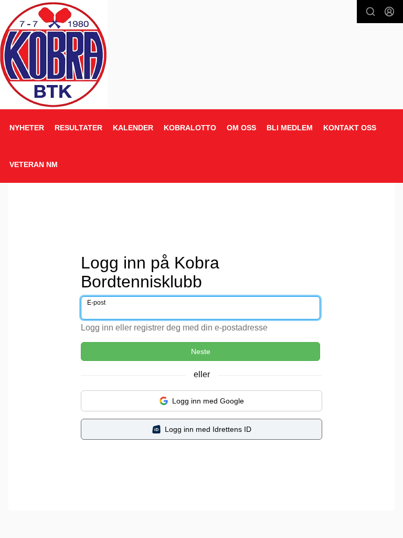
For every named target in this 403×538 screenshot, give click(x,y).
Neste (200, 351)
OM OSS (241, 127)
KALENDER (133, 127)
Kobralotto (190, 127)
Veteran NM (33, 164)
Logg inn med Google (208, 401)
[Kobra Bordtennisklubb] (54, 54)
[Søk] (370, 11)
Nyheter (26, 127)
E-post (96, 302)
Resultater (78, 127)
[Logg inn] (389, 11)
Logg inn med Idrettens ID (208, 429)
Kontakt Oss (349, 127)
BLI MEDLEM (290, 127)
